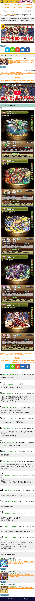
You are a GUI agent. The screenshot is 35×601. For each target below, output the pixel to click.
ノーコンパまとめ (17, 7)
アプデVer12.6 (4, 594)
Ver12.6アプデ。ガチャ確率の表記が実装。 (21, 588)
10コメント (23, 573)
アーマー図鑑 (17, 4)
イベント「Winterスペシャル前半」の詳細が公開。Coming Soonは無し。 (21, 562)
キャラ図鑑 (6, 4)
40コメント (23, 560)
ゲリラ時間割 (6, 7)
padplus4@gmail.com (29, 599)
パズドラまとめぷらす (10, 1)
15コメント (23, 58)
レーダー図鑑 (29, 4)
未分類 (13, 14)
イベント (3, 568)
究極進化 (3, 45)
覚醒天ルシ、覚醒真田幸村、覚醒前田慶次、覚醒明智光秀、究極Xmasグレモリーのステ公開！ (21, 62)
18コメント (23, 586)
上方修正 (3, 581)
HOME (17, 77)
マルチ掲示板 (29, 7)
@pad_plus (17, 599)
